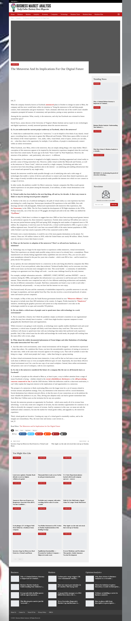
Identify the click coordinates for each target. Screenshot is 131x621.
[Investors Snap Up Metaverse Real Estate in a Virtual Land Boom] (24, 541)
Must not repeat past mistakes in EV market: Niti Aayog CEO (69, 586)
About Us (13, 612)
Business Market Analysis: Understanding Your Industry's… (32, 586)
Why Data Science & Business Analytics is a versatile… (105, 577)
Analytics (36, 14)
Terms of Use (31, 612)
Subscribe (114, 204)
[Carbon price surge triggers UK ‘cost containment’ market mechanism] (52, 579)
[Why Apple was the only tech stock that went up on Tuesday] (75, 515)
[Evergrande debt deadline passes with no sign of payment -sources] (15, 595)
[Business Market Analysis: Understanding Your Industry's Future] (106, 115)
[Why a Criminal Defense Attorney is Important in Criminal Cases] (106, 91)
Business (20, 14)
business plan (99, 14)
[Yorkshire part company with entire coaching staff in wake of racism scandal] (50, 490)
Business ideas (87, 14)
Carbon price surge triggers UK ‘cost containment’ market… (69, 577)
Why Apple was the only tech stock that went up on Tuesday (70, 444)
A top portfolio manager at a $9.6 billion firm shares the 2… (69, 594)
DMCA (51, 612)
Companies (54, 14)
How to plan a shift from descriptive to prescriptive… (105, 602)
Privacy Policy (42, 612)
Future (21, 430)
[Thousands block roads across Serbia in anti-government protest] (50, 465)
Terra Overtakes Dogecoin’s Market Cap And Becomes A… (68, 602)
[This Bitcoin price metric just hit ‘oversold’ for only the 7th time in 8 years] (15, 603)
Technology (64, 14)
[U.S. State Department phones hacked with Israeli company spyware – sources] (75, 465)
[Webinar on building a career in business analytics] (90, 595)
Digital (16, 430)
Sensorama (17, 208)
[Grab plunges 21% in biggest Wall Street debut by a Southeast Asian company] (24, 515)
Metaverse (35, 430)
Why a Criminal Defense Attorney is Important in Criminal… (32, 577)
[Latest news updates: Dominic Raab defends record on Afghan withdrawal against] (24, 465)
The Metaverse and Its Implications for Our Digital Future (39, 426)
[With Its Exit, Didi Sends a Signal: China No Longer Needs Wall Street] (75, 490)
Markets (28, 14)
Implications (27, 430)
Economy (45, 14)
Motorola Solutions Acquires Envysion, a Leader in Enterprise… (107, 586)
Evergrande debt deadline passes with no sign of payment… (31, 594)
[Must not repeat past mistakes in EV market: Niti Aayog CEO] (52, 587)
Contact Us (22, 612)
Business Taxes (75, 14)
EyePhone (15, 213)
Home (13, 14)
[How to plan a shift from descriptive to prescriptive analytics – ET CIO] (90, 603)
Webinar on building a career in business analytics (106, 594)
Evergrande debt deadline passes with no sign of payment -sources (35, 1)
